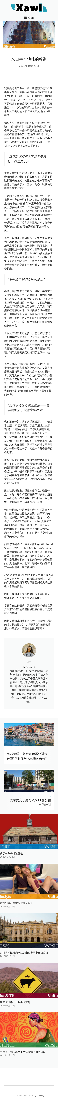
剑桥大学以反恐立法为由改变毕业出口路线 (24, 952)
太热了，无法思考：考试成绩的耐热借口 (23, 1052)
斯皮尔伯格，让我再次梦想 (15, 1002)
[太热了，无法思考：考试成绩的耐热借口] (29, 1045)
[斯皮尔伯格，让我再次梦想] (29, 996)
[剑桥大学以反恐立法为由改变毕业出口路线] (29, 946)
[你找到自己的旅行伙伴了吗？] (29, 896)
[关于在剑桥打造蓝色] (29, 847)
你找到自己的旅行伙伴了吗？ (16, 903)
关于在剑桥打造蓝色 (11, 853)
